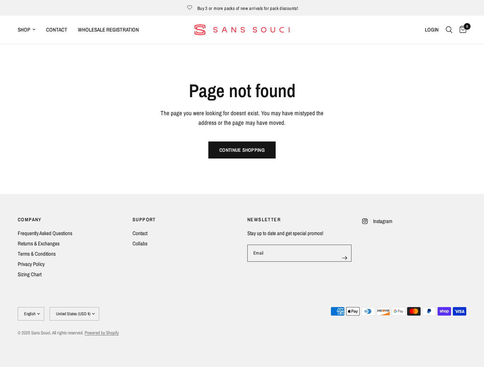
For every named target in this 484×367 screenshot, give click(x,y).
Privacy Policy (31, 264)
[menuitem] (29, 30)
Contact (140, 233)
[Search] (449, 30)
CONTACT (56, 29)
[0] (461, 30)
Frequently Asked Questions (45, 233)
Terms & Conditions (37, 253)
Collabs (140, 243)
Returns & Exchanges (39, 243)
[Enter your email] (344, 258)
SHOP (24, 29)
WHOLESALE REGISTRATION (108, 29)
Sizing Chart (29, 274)
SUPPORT (144, 219)
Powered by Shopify (102, 333)
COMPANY (30, 219)
